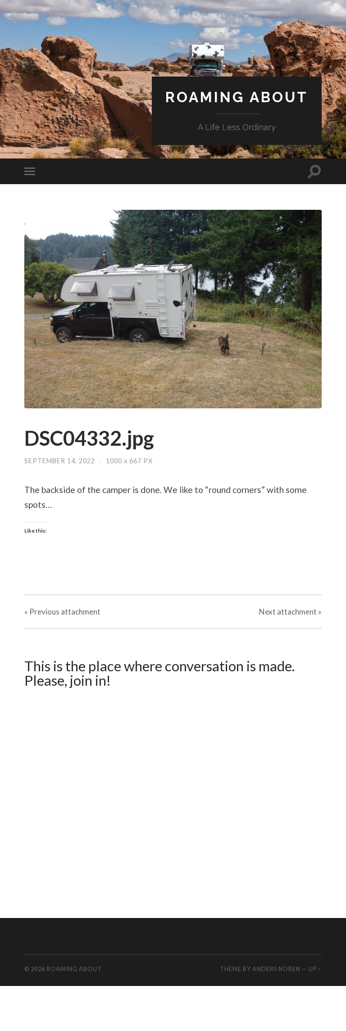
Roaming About (236, 97)
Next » (290, 611)
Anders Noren (276, 968)
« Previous (62, 611)
